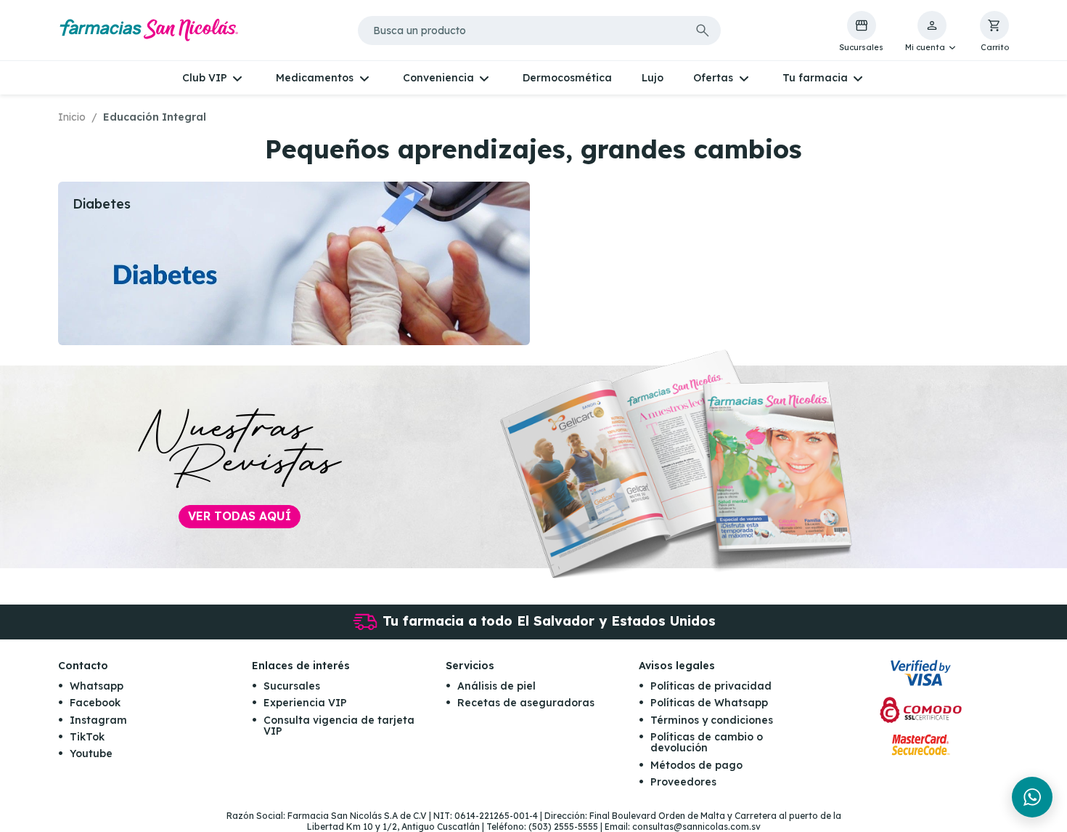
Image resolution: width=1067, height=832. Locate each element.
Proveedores (683, 781)
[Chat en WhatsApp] (1032, 797)
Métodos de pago (696, 765)
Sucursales (291, 685)
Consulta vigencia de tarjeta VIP (338, 726)
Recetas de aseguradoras (525, 702)
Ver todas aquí (239, 516)
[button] (931, 32)
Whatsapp (96, 685)
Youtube (91, 753)
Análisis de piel (496, 685)
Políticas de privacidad (711, 685)
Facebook (95, 702)
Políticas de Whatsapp (709, 702)
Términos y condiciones (711, 720)
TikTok (87, 736)
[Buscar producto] (702, 30)
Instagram (98, 720)
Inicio (72, 117)
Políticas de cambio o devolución (706, 742)
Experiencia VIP (305, 702)
